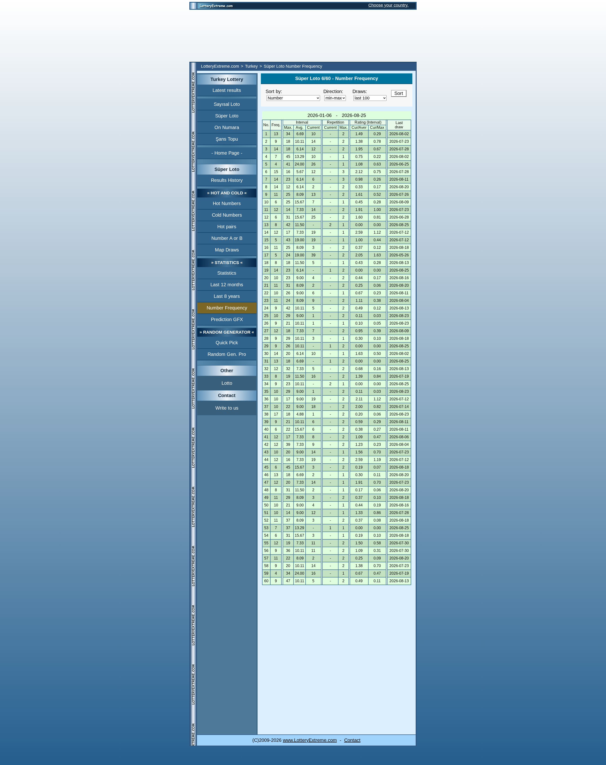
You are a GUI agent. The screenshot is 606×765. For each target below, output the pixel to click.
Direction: (333, 91)
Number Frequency (227, 307)
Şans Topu (227, 139)
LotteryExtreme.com (220, 66)
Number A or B (226, 238)
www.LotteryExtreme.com (310, 740)
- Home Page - (226, 153)
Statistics (226, 273)
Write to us (226, 408)
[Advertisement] (303, 35)
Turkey (251, 66)
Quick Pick (227, 342)
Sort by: (274, 91)
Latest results (227, 90)
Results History (227, 180)
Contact (352, 740)
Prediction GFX (227, 319)
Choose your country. (388, 5)
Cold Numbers (227, 215)
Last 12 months (226, 284)
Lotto (227, 383)
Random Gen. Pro (227, 354)
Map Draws (227, 249)
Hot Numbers (227, 203)
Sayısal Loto (227, 104)
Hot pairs (226, 226)
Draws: (359, 91)
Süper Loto (226, 115)
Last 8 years (227, 296)
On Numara (226, 127)
